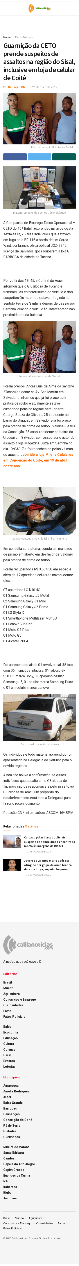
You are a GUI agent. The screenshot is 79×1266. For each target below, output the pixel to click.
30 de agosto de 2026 (38, 852)
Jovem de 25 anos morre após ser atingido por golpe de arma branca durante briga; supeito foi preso (48, 865)
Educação (10, 1038)
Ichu (6, 1181)
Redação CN (16, 87)
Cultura (8, 1044)
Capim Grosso (13, 1170)
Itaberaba (10, 1187)
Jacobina (10, 1198)
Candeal (9, 1158)
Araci (7, 1097)
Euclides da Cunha (16, 1175)
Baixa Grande (13, 1102)
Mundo (8, 988)
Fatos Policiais (24, 37)
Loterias (9, 1066)
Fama (7, 1011)
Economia (10, 1032)
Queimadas (11, 1137)
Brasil (7, 982)
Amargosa (11, 1085)
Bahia (7, 1026)
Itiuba (7, 1192)
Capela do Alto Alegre (19, 1164)
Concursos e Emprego (19, 999)
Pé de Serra (11, 1125)
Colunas (9, 1049)
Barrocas (10, 1108)
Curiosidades (13, 1005)
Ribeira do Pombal (16, 1147)
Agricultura (11, 994)
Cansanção (11, 1114)
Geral (7, 1055)
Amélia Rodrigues (16, 1091)
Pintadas (9, 1131)
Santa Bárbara (13, 1152)
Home (7, 37)
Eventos (9, 1061)
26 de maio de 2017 (44, 87)
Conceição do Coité (17, 1120)
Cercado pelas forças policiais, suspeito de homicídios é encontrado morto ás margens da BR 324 (49, 841)
